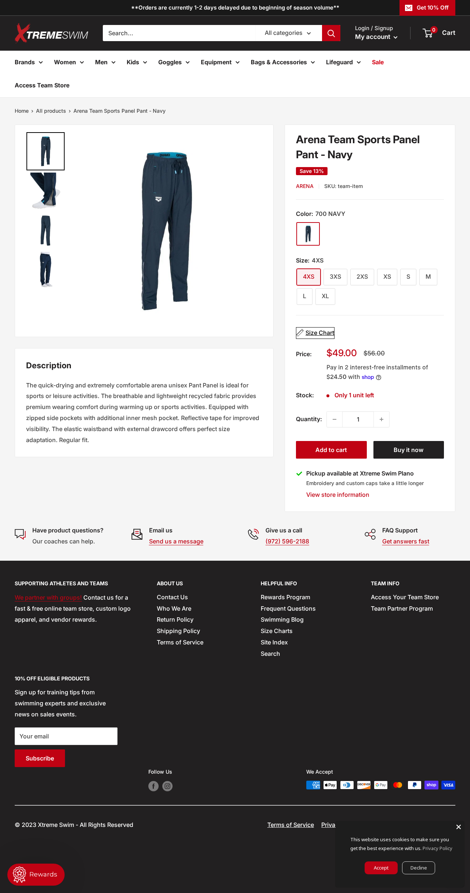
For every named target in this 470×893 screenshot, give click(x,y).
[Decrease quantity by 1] (334, 419)
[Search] (331, 33)
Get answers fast (405, 541)
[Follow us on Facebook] (153, 786)
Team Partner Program (402, 608)
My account (373, 36)
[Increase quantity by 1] (381, 419)
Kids (133, 62)
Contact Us (172, 597)
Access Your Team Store (405, 597)
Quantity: (309, 419)
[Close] (458, 827)
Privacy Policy (437, 848)
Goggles (170, 62)
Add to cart (331, 449)
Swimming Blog (282, 619)
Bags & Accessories (279, 62)
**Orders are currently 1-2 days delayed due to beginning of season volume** (235, 7)
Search (270, 653)
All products (51, 111)
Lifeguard (339, 62)
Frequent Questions (288, 608)
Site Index (274, 642)
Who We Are (174, 608)
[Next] (253, 230)
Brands (25, 62)
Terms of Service (180, 642)
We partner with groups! (48, 597)
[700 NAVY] (308, 234)
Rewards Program (285, 597)
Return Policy (175, 619)
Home (22, 111)
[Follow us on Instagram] (167, 786)
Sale (378, 62)
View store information (337, 494)
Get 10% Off (433, 7)
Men (101, 62)
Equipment (216, 62)
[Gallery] (144, 230)
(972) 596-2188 (287, 541)
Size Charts (277, 630)
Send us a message (176, 541)
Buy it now (408, 449)
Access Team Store (42, 85)
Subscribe (40, 758)
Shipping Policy (178, 630)
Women (65, 62)
